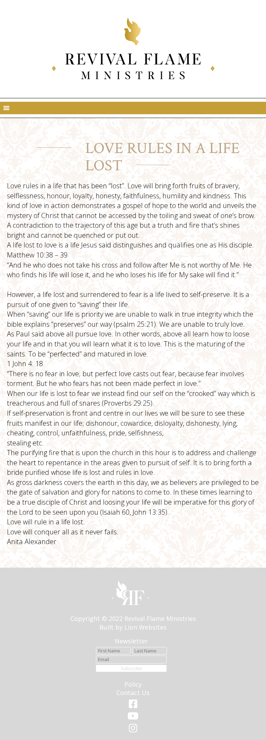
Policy (133, 684)
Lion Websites (145, 627)
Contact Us (133, 692)
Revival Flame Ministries (160, 618)
